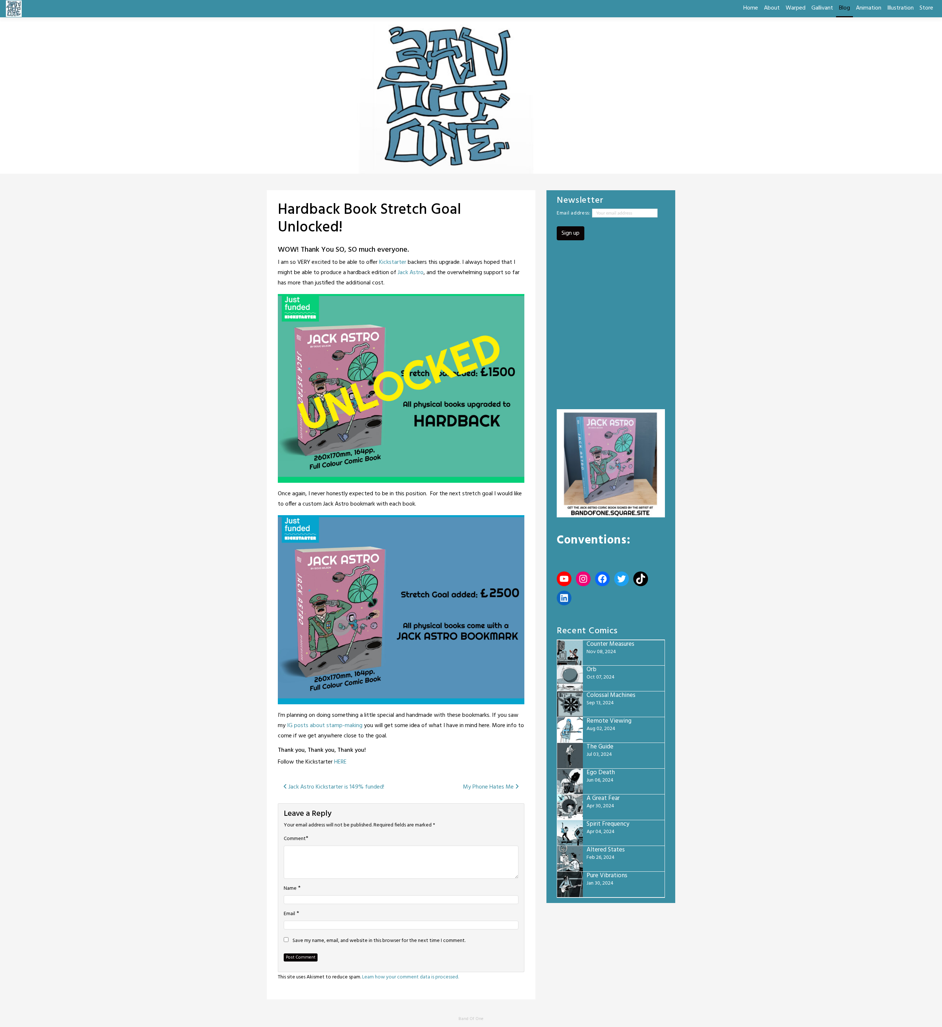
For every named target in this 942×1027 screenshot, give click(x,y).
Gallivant (822, 8)
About (772, 8)
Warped (795, 8)
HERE (340, 762)
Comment (295, 839)
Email (289, 914)
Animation (868, 8)
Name (290, 888)
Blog (844, 8)
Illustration (900, 8)
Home (750, 8)
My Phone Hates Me (489, 787)
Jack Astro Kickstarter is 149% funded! (335, 787)
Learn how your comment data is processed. (410, 977)
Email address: (574, 213)
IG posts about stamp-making (324, 725)
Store (926, 8)
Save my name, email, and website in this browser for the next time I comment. (379, 941)
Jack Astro (411, 272)
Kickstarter (392, 262)
